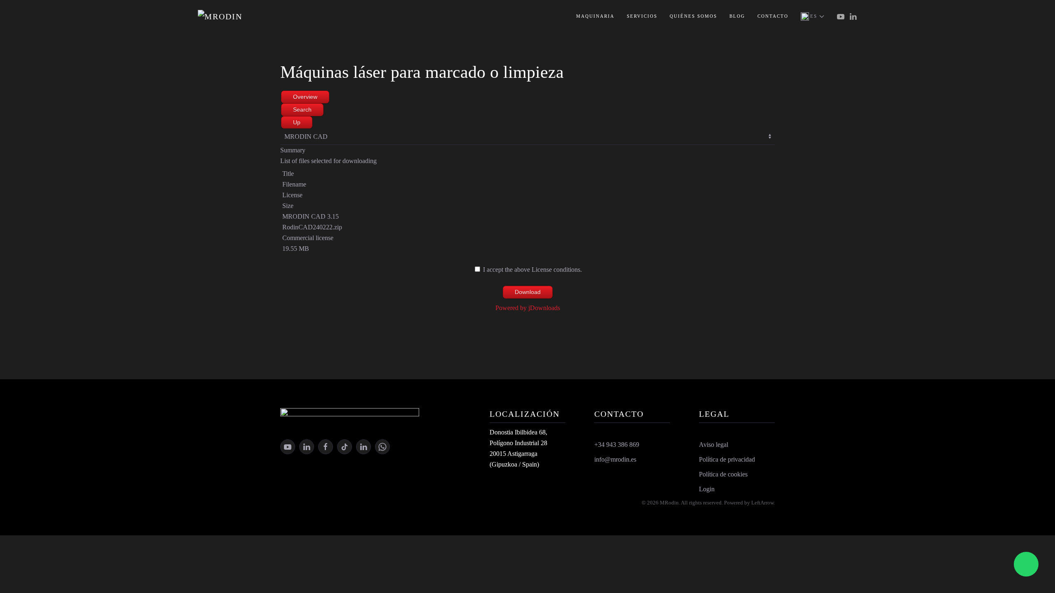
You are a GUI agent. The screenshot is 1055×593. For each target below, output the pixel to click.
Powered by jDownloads (527, 307)
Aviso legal (713, 444)
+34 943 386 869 (616, 444)
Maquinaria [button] (595, 16)
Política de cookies (723, 474)
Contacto (772, 16)
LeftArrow (762, 503)
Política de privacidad (727, 459)
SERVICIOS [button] (642, 16)
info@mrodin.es (615, 459)
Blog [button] (737, 16)
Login (707, 489)
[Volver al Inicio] (239, 16)
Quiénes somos (693, 16)
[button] (812, 16)
